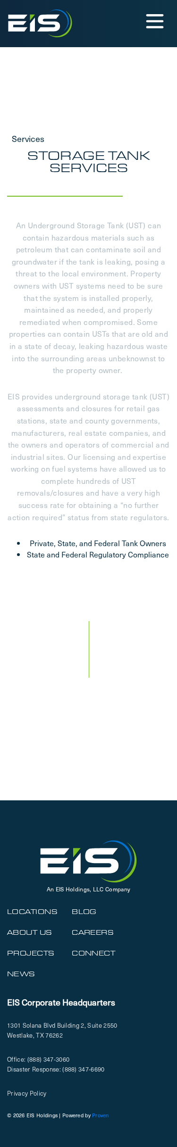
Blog (84, 911)
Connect (93, 953)
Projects (31, 953)
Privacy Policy (27, 1093)
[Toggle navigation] (154, 21)
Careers (93, 932)
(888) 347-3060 (48, 1059)
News (21, 974)
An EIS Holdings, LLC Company (88, 889)
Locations (32, 911)
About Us (29, 932)
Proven (100, 1115)
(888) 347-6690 (83, 1068)
